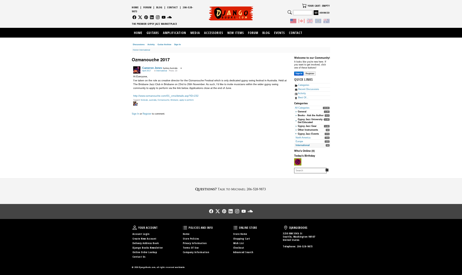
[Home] (231, 13)
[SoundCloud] (169, 17)
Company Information (196, 252)
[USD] (293, 21)
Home (135, 7)
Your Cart (304, 6)
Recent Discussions (308, 89)
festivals (144, 100)
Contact (172, 7)
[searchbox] (310, 170)
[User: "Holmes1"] (297, 162)
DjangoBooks (286, 228)
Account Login (141, 234)
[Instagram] (157, 17)
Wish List (238, 243)
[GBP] (310, 21)
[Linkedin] (151, 17)
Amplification (174, 33)
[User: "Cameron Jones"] (136, 70)
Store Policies (191, 238)
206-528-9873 (305, 246)
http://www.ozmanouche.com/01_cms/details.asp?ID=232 (166, 95)
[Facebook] (134, 17)
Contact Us (138, 256)
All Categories (302, 107)
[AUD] (326, 21)
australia (152, 100)
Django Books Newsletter (147, 247)
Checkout (238, 247)
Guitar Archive (164, 44)
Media (195, 33)
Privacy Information (195, 243)
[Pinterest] (146, 17)
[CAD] (301, 21)
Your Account (135, 228)
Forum (147, 7)
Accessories (213, 33)
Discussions (139, 44)
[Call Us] (231, 189)
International (303, 145)
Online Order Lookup (144, 252)
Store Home (240, 234)
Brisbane (174, 100)
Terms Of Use (191, 247)
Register (310, 73)
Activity (151, 44)
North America (303, 137)
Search (290, 12)
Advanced (325, 12)
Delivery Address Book (145, 243)
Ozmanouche (163, 100)
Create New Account (144, 238)
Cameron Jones (152, 67)
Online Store (235, 228)
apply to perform (186, 100)
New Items (235, 33)
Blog (159, 7)
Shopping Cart (241, 238)
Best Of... (302, 97)
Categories (303, 85)
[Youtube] (163, 17)
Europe (299, 141)
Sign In (177, 44)
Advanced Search (243, 252)
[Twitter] (140, 17)
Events (279, 33)
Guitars (153, 33)
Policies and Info (185, 228)
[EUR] (318, 21)
